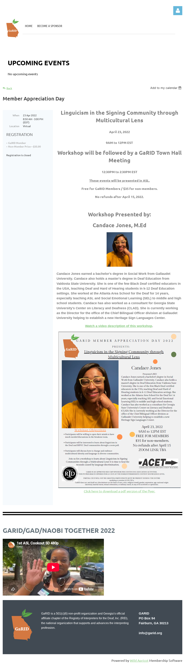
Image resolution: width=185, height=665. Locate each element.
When (16, 115)
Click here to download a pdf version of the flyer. (119, 491)
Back (9, 88)
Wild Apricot (139, 660)
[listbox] (166, 88)
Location (14, 126)
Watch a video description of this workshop (118, 326)
